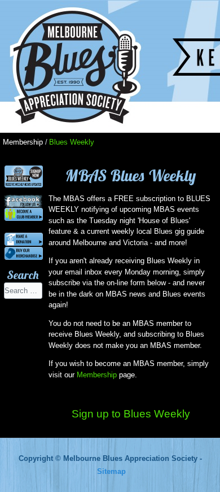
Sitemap (111, 471)
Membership (97, 375)
